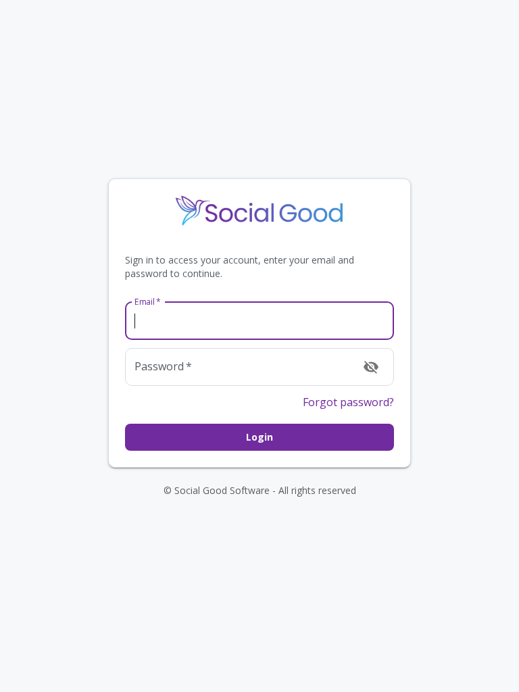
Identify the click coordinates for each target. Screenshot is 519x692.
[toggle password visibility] (371, 366)
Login (259, 436)
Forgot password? (348, 402)
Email (147, 301)
